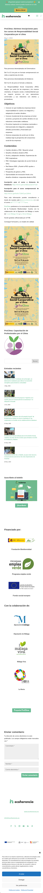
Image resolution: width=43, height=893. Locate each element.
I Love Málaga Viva (12, 214)
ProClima (7, 206)
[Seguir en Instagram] (19, 826)
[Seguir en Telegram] (32, 826)
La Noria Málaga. (26, 214)
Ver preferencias (21, 885)
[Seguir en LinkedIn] (27, 826)
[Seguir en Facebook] (11, 826)
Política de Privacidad (27, 890)
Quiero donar (21, 10)
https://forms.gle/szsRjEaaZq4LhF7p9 (24, 184)
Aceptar (21, 874)
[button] (40, 853)
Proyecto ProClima (21, 710)
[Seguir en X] (15, 826)
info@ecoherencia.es (11, 818)
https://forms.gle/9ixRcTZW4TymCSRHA (17, 193)
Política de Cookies (14, 890)
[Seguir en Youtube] (23, 826)
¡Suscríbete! (21, 505)
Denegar (21, 880)
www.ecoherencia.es (27, 200)
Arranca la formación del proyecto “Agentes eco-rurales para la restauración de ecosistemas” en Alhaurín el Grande (19, 399)
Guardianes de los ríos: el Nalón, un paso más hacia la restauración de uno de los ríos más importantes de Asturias (20, 456)
